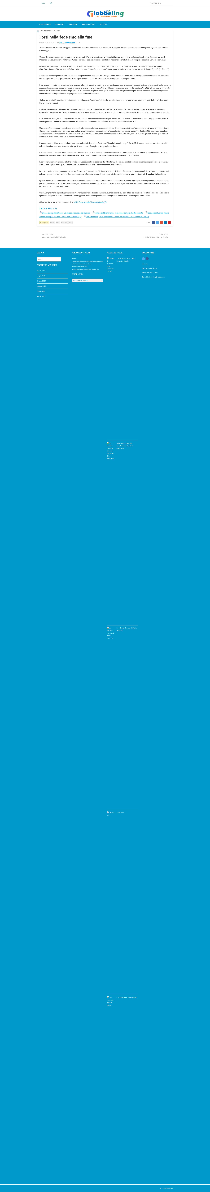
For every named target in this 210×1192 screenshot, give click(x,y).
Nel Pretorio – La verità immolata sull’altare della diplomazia (125, 445)
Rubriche (59, 24)
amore (83, 269)
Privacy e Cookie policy (150, 272)
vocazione (82, 261)
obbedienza (81, 266)
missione (64, 222)
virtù (70, 222)
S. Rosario (73, 24)
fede (57, 222)
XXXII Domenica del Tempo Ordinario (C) (90, 202)
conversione (88, 269)
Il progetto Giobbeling (149, 268)
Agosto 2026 (41, 271)
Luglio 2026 (41, 276)
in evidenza (79, 264)
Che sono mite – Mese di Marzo (127, 997)
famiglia (98, 261)
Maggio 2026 (41, 286)
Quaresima (93, 261)
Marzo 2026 (41, 296)
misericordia (77, 261)
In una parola (44, 222)
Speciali (103, 24)
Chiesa (52, 222)
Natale (77, 266)
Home (43, 3)
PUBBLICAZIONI (88, 24)
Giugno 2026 (41, 281)
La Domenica (45, 24)
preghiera (87, 261)
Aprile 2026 (41, 291)
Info (51, 3)
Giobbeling (169, 1188)
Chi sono (145, 264)
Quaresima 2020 (95, 269)
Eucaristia (84, 264)
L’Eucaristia (120, 813)
